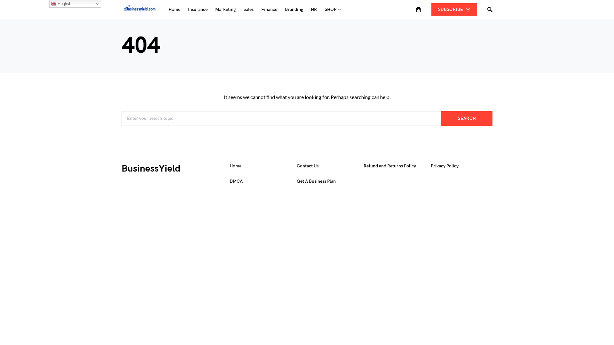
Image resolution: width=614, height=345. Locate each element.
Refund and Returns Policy (390, 166)
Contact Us (308, 166)
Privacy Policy (445, 166)
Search (467, 118)
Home (235, 166)
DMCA (236, 181)
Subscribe (450, 9)
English (63, 3)
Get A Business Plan (316, 181)
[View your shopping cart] (418, 9)
